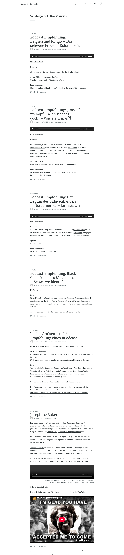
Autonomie (62, 554)
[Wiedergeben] (32, 56)
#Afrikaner (78, 232)
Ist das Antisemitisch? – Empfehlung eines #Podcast (53, 336)
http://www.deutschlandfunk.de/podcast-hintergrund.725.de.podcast (58, 88)
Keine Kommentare (39, 92)
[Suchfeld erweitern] (101, 3)
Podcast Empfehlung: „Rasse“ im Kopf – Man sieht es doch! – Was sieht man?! (55, 114)
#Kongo (44, 72)
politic (56, 418)
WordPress (46, 554)
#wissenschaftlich (37, 147)
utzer (37, 49)
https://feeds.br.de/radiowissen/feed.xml (46, 251)
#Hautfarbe (35, 150)
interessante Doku (54, 423)
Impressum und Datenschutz (82, 4)
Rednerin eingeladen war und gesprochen (64, 431)
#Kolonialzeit (73, 72)
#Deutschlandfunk (56, 80)
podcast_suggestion (60, 49)
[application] (62, 56)
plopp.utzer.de (29, 3)
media (51, 49)
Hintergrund (42, 80)
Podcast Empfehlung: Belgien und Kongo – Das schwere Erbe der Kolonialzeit (55, 41)
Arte (46, 487)
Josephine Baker (43, 415)
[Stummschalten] (86, 56)
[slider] (90, 56)
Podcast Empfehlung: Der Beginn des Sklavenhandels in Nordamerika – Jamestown (55, 201)
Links (95, 4)
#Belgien (34, 72)
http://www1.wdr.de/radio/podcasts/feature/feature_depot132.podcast (59, 393)
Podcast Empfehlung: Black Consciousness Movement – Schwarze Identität (53, 277)
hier (64, 312)
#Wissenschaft (58, 164)
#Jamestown (79, 230)
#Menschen (72, 147)
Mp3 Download (36, 62)
